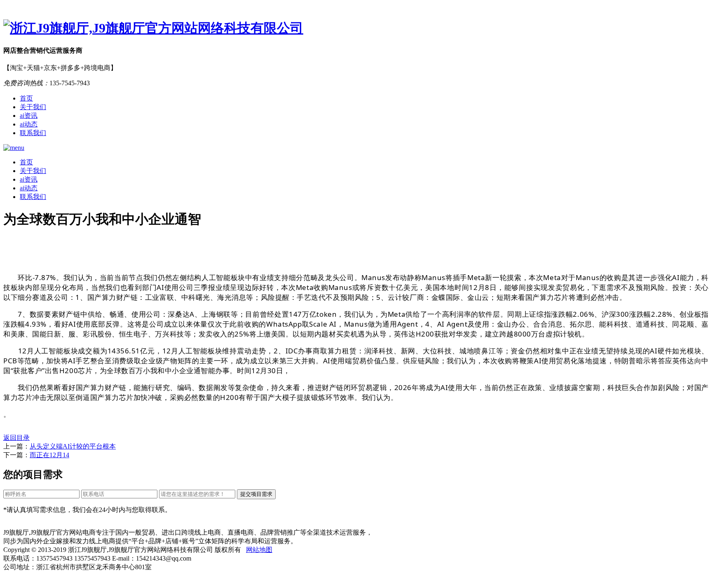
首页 (26, 98)
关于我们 (33, 106)
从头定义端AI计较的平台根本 (73, 446)
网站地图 (259, 549)
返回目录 (16, 437)
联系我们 (33, 132)
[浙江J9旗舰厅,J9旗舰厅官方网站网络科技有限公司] (356, 28)
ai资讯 (28, 115)
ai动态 (28, 124)
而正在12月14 (49, 454)
